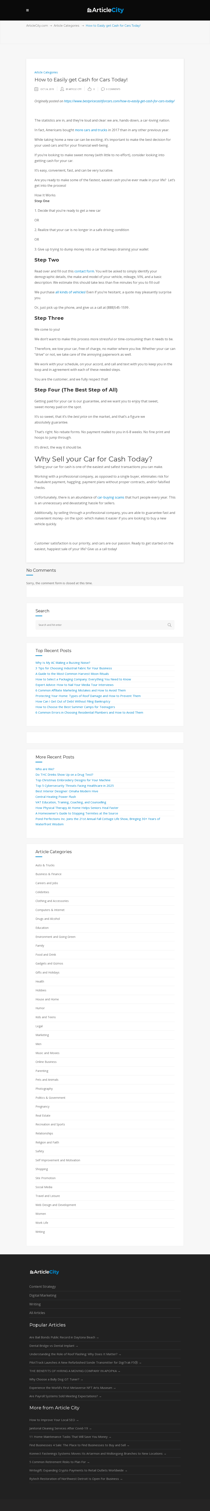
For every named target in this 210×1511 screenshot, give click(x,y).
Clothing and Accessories (52, 901)
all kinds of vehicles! (70, 292)
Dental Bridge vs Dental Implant (53, 1346)
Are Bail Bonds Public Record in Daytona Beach (64, 1337)
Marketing (42, 1035)
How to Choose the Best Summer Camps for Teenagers (75, 707)
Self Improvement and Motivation (57, 1160)
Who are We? (44, 769)
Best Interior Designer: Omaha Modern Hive (66, 791)
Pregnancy (42, 1106)
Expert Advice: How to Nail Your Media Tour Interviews (74, 685)
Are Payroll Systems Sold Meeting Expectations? (65, 1396)
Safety (39, 1151)
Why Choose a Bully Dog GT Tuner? (56, 1379)
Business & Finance (48, 874)
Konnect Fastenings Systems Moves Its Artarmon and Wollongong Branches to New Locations (98, 1453)
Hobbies (40, 990)
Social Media (43, 1187)
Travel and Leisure (47, 1196)
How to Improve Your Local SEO (54, 1420)
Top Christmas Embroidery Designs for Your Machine (73, 780)
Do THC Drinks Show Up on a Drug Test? (64, 774)
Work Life (41, 1223)
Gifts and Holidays (47, 972)
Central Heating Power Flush (55, 797)
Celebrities (42, 892)
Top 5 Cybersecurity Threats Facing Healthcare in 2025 (74, 785)
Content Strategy (42, 1286)
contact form (84, 271)
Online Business (46, 1062)
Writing (40, 1232)
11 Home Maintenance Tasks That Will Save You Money (70, 1437)
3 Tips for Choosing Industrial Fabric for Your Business (73, 668)
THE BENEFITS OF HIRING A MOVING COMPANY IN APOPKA (75, 1371)
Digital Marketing (42, 1295)
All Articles (37, 1313)
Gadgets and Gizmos (49, 963)
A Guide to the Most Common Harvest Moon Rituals (72, 674)
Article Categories (66, 25)
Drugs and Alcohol (47, 919)
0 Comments (113, 89)
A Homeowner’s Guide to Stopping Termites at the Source (76, 813)
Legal (39, 1026)
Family (39, 945)
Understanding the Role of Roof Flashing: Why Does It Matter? (75, 1354)
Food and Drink (45, 954)
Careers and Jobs (46, 883)
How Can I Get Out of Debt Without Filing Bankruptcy (72, 701)
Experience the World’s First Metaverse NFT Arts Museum (72, 1388)
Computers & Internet (50, 910)
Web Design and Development (55, 1205)
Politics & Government (50, 1098)
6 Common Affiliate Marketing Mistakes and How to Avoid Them (80, 690)
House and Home (47, 999)
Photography (44, 1089)
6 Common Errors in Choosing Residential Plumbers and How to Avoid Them (89, 712)
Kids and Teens (45, 1017)
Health (39, 981)
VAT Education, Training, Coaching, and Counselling (70, 802)
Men (38, 1044)
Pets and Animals (46, 1080)
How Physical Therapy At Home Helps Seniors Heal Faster (77, 808)
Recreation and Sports (50, 1124)
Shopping (41, 1169)
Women (40, 1214)
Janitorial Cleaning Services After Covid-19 (60, 1428)
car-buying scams (110, 497)
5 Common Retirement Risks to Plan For (59, 1462)
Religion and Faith (47, 1142)
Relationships (44, 1133)
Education (42, 928)
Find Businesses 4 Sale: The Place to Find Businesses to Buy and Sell (79, 1445)
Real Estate (42, 1115)
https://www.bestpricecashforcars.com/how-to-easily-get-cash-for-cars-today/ (119, 101)
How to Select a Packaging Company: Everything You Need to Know (83, 679)
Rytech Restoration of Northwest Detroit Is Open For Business (76, 1479)
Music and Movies (47, 1053)
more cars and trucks (91, 130)
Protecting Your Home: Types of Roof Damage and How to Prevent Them (88, 696)
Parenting (41, 1071)
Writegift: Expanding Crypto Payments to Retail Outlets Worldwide (78, 1470)
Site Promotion (45, 1178)
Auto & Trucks (45, 865)
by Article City (73, 89)
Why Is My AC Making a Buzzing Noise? (62, 662)
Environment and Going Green (55, 937)
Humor (40, 1008)
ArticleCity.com (37, 25)
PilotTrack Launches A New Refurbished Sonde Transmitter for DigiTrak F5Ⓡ (85, 1362)
